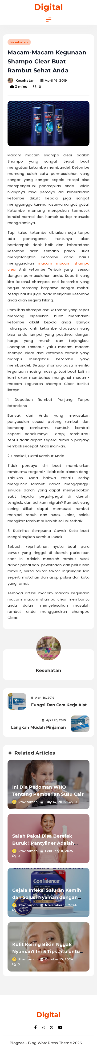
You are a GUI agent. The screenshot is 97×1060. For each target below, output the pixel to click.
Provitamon (28, 802)
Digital (48, 7)
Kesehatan (19, 42)
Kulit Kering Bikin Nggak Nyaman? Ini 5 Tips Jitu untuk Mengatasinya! (47, 951)
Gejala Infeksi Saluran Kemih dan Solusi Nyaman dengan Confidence (46, 897)
